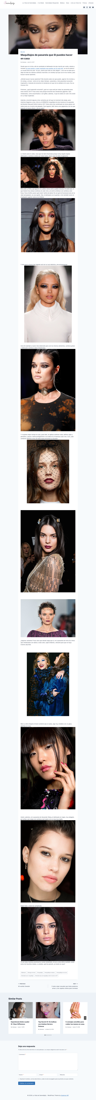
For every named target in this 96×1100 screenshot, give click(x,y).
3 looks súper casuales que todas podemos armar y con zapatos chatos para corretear (65, 986)
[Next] (85, 1018)
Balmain (23, 972)
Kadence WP (65, 1095)
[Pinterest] (90, 7)
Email (41, 1075)
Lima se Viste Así (76, 3)
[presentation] (20, 1010)
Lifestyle (90, 3)
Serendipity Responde (52, 3)
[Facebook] (84, 7)
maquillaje (40, 972)
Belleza (62, 3)
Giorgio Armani (31, 972)
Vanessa (24, 62)
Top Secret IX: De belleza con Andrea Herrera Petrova (47, 1024)
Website (62, 1075)
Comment (22, 1054)
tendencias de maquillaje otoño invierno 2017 (46, 975)
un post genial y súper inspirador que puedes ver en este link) (44, 68)
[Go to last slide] (11, 1018)
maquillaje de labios (50, 972)
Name (21, 1075)
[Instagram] (87, 7)
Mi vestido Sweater (24, 985)
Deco (67, 3)
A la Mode (41, 3)
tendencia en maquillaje (27, 975)
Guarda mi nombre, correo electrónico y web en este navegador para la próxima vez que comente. (47, 1079)
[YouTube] (93, 7)
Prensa (85, 3)
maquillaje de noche (62, 972)
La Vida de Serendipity (29, 3)
